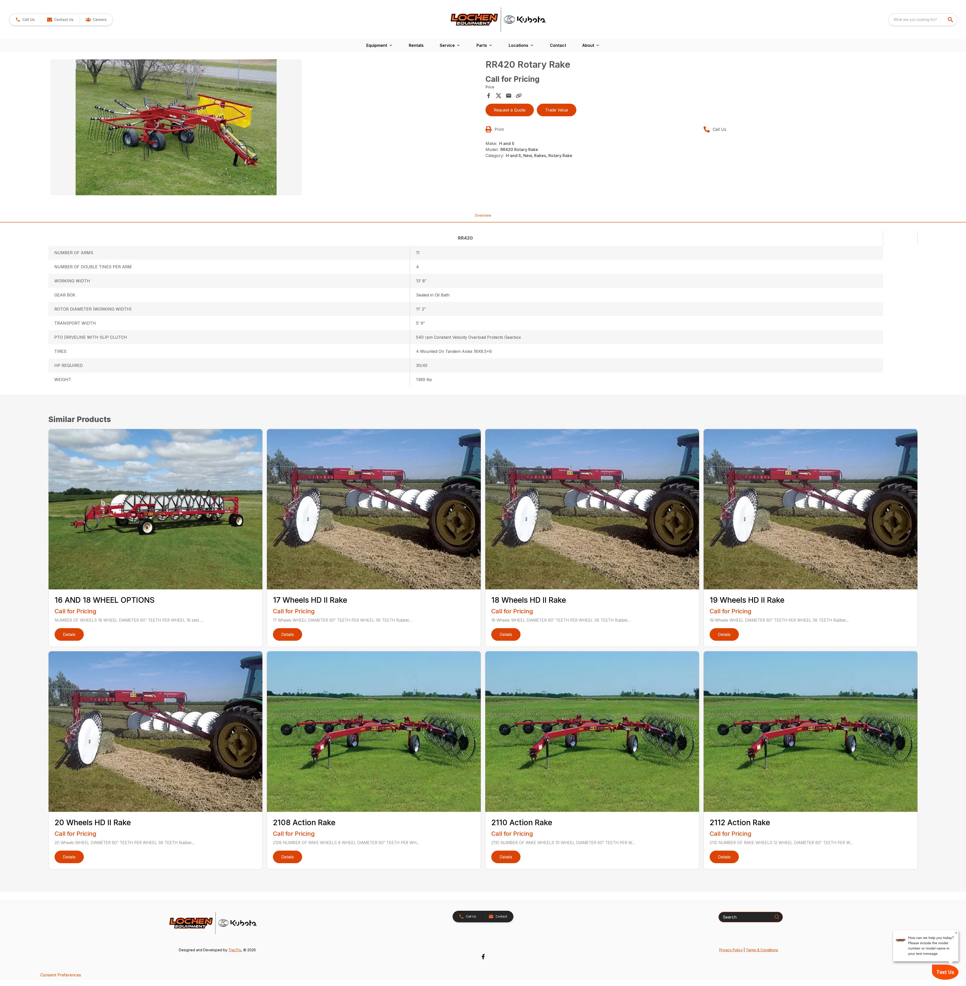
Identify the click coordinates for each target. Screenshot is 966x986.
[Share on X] (499, 96)
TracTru (234, 950)
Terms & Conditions (762, 950)
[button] (25, 19)
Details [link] (69, 634)
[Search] (776, 916)
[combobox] (923, 20)
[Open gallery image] (176, 127)
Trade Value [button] (556, 109)
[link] (96, 19)
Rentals (416, 45)
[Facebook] (483, 956)
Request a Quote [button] (510, 109)
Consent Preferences (60, 974)
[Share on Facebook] (489, 96)
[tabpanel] (265, 128)
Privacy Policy (731, 950)
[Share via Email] (509, 96)
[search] (951, 19)
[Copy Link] (519, 96)
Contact (558, 45)
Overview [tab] (483, 215)
